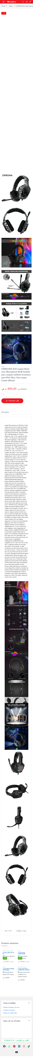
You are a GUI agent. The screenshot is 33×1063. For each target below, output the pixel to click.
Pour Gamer (23, 966)
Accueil (3, 6)
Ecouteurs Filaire (9, 950)
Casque (10, 6)
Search (23, 2)
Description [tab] (5, 412)
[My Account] (27, 2)
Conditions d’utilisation (9, 1010)
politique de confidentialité (10, 1013)
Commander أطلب (13, 400)
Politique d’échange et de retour (11, 1007)
